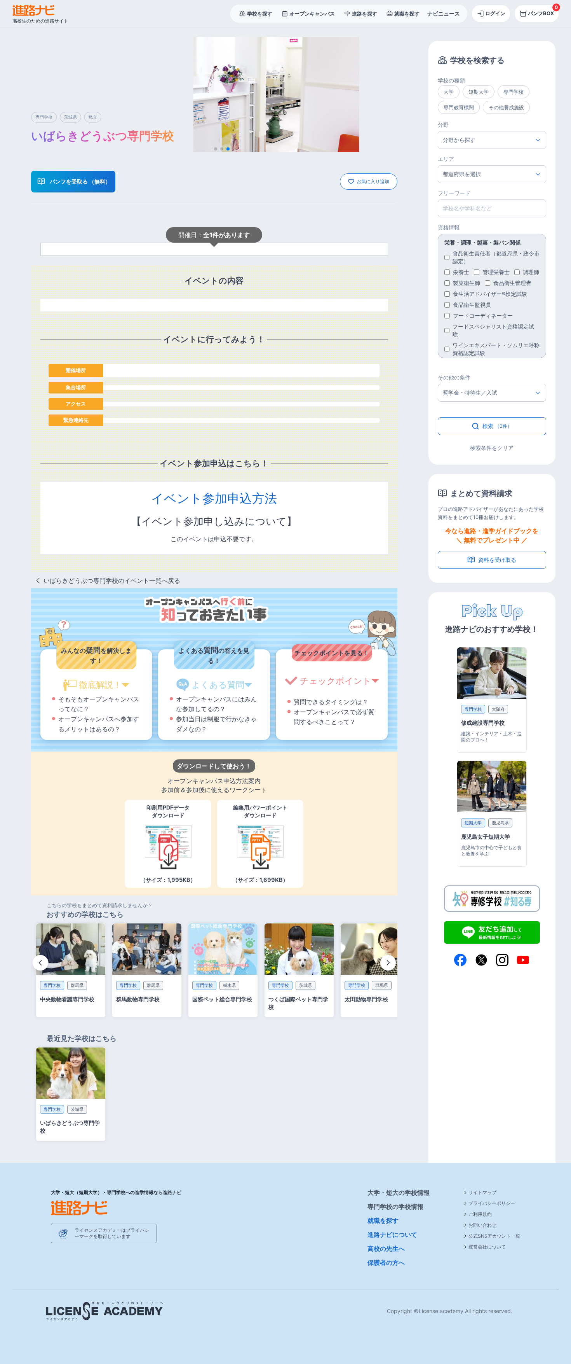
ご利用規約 (480, 1214)
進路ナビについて (392, 1234)
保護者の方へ (386, 1262)
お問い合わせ (482, 1225)
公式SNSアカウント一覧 (494, 1236)
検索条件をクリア (492, 447)
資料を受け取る (497, 559)
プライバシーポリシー (491, 1203)
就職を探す (383, 1220)
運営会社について (487, 1247)
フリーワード (454, 193)
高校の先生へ (386, 1248)
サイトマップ (482, 1192)
